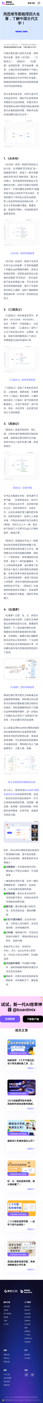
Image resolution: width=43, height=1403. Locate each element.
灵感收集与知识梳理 (28, 45)
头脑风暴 (27, 1313)
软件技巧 (27, 1306)
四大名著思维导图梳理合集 (21, 782)
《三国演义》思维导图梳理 (21, 379)
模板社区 (7, 1354)
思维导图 (7, 1306)
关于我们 (27, 1358)
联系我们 (27, 1354)
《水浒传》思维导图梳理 (21, 253)
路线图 (6, 1317)
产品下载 (7, 1374)
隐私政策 (7, 1381)
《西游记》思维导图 (21, 487)
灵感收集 (27, 1342)
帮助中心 (7, 1358)
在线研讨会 (28, 1338)
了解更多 (30, 1068)
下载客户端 (33, 1019)
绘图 (25, 1328)
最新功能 (7, 1362)
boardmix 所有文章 (11, 45)
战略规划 (27, 1331)
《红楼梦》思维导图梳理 (21, 687)
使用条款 (7, 1385)
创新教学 (27, 1321)
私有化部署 (7, 1378)
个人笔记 (27, 1335)
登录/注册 (31, 3)
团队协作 (27, 1310)
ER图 (5, 1321)
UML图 (6, 1324)
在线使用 (10, 1019)
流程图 (6, 1310)
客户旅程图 (7, 1313)
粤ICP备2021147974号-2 (33, 1400)
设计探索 (27, 1317)
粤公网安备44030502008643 (14, 1400)
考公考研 (27, 1324)
